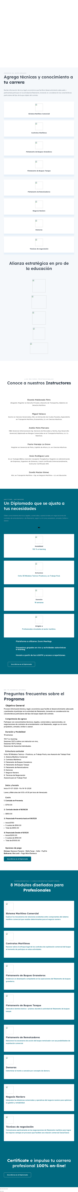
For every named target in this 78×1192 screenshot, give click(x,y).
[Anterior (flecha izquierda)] (1, 1191)
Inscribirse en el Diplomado (21, 664)
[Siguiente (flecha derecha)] (3, 1191)
